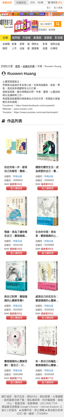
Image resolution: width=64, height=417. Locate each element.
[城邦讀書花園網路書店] (6, 25)
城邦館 (16, 37)
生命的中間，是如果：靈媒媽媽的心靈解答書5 (47, 235)
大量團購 (58, 396)
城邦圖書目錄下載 (14, 399)
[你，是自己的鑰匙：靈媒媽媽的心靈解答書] (48, 340)
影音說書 (45, 44)
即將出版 (22, 44)
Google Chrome (29, 406)
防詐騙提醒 (48, 399)
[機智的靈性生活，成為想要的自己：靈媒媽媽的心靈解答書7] (48, 146)
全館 (5, 37)
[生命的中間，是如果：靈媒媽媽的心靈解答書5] (48, 210)
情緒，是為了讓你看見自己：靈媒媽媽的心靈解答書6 (15, 235)
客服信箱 (20, 403)
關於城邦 (6, 396)
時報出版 (17, 176)
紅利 (32, 2)
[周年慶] (32, 13)
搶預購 (51, 30)
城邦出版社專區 (55, 44)
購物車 (56, 2)
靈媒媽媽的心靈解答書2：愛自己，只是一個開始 (15, 365)
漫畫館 (48, 37)
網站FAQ (32, 396)
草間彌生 (42, 30)
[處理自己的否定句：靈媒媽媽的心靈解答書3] (48, 275)
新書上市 (14, 44)
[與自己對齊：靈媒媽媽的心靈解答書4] (16, 275)
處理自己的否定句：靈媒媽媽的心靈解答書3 (47, 300)
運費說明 (7, 2)
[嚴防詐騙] (32, 11)
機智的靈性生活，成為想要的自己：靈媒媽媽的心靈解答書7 (47, 171)
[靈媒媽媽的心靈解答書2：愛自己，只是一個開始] (16, 340)
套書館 (37, 37)
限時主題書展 (35, 44)
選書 (28, 44)
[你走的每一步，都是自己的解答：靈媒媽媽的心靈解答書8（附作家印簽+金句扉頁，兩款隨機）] (16, 146)
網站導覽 (45, 396)
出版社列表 (29, 66)
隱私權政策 (33, 399)
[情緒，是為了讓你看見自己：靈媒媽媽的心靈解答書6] (16, 210)
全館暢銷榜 (6, 44)
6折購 (40, 2)
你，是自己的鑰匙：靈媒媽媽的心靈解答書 (47, 365)
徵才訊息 (19, 396)
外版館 (27, 37)
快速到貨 (21, 2)
